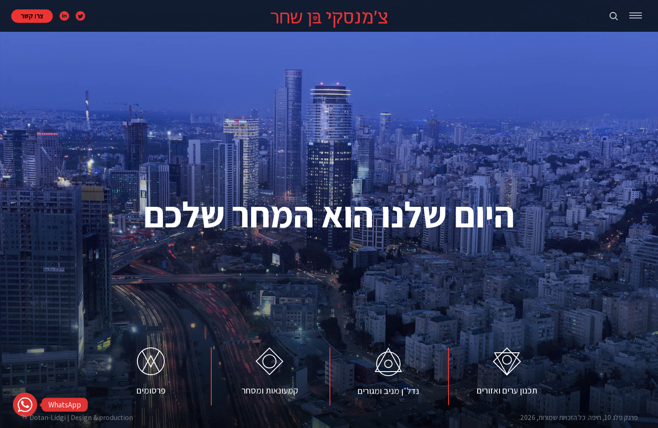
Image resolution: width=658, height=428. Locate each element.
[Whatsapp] (25, 405)
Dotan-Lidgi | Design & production (81, 417)
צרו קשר (32, 16)
